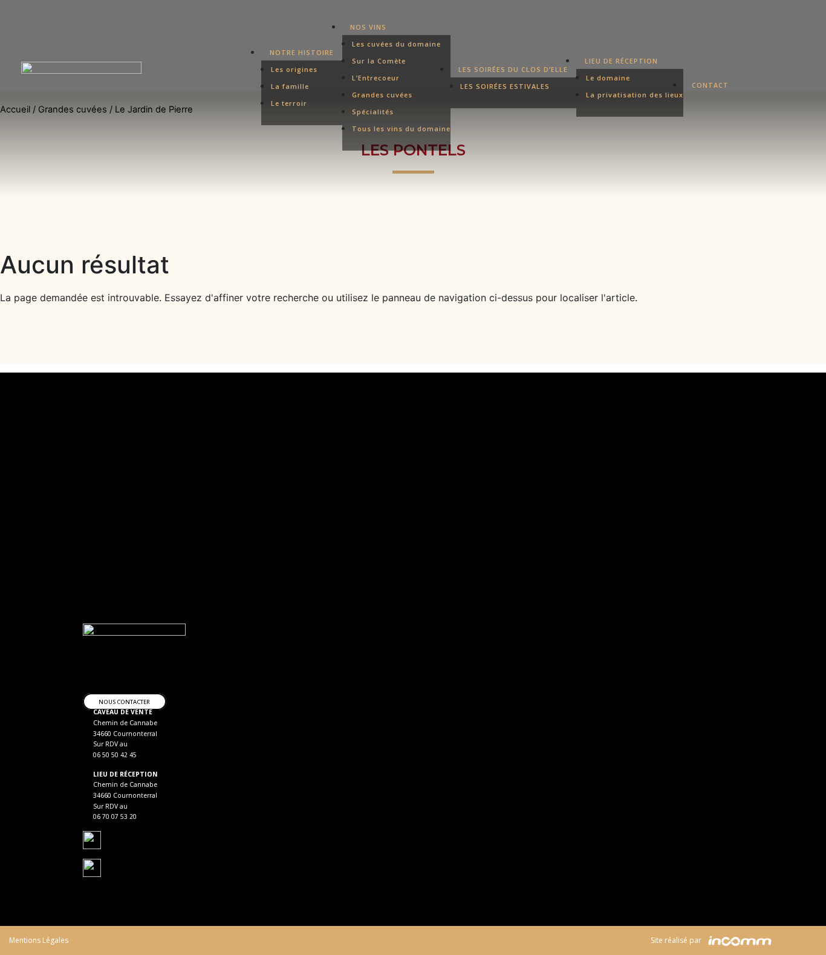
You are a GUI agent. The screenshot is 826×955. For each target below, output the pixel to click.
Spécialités (373, 111)
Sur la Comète (379, 60)
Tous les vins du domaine (401, 128)
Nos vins (368, 26)
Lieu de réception (621, 60)
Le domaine (608, 77)
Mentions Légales (38, 940)
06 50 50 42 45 (115, 755)
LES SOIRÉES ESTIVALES (505, 86)
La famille (290, 86)
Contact (710, 85)
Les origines (294, 69)
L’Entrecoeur (376, 77)
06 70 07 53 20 (115, 816)
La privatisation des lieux (634, 94)
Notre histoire (302, 52)
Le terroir (289, 103)
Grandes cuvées (382, 94)
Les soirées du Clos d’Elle (513, 69)
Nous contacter (124, 701)
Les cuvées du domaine (396, 43)
